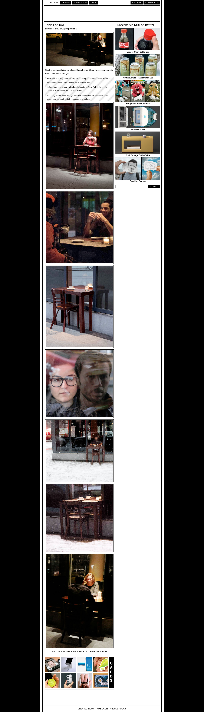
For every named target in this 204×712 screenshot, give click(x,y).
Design (66, 2)
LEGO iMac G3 (138, 129)
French (80, 70)
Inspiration (80, 2)
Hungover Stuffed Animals (138, 104)
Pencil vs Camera (138, 181)
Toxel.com (51, 2)
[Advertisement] (102, 14)
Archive (136, 2)
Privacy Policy (118, 709)
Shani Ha (93, 70)
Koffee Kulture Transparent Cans (138, 78)
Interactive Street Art (75, 651)
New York (51, 78)
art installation (59, 70)
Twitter (149, 25)
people (107, 70)
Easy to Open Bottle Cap (138, 52)
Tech (93, 2)
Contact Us (152, 2)
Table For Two (54, 25)
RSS (137, 25)
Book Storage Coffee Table (138, 155)
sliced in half (68, 87)
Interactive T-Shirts (98, 651)
